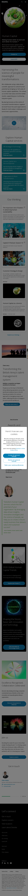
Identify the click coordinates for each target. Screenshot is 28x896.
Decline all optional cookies (14, 460)
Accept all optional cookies (14, 455)
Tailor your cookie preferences (14, 465)
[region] (14, 448)
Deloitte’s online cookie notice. (17, 449)
